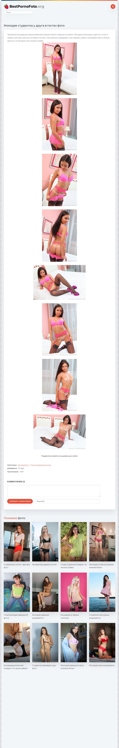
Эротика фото (23, 465)
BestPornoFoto (27, 6)
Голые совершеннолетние (41, 465)
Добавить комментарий (20, 501)
